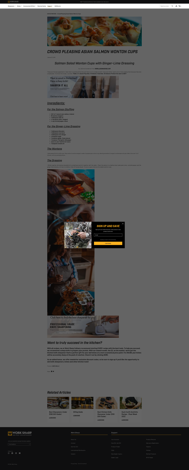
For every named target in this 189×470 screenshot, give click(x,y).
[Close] (123, 224)
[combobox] (165, 6)
